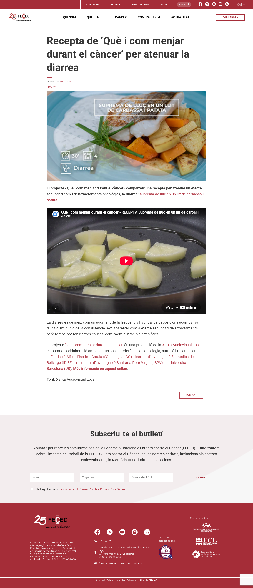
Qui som (69, 17)
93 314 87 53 (106, 541)
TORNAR (191, 395)
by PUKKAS (151, 580)
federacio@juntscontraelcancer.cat (121, 563)
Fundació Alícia (63, 356)
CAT (239, 4)
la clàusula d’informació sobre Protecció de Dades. (93, 489)
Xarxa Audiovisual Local (182, 345)
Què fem (93, 17)
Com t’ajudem (149, 17)
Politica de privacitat (116, 580)
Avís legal (100, 580)
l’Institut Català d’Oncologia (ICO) (104, 356)
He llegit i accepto (81, 489)
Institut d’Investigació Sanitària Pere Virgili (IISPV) (121, 362)
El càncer (119, 17)
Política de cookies (135, 580)
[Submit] (188, 4)
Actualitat (180, 17)
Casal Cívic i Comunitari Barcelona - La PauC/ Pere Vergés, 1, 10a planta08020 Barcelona (124, 552)
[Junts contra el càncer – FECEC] (19, 17)
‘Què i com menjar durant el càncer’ (94, 345)
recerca (51, 87)
